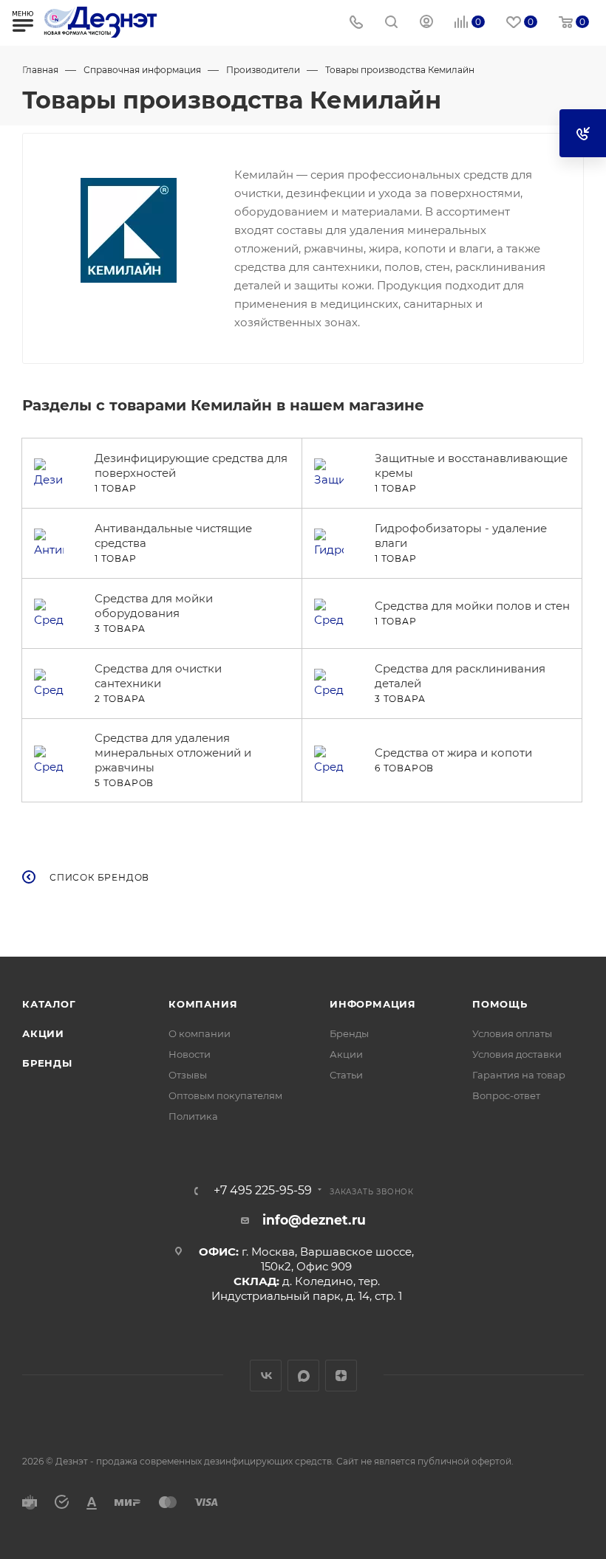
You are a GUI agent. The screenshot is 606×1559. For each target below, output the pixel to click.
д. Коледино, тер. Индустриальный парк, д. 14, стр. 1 (306, 1288)
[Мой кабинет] (426, 23)
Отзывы (187, 1075)
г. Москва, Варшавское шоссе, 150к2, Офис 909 (328, 1259)
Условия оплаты (512, 1033)
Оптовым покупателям (225, 1095)
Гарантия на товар (518, 1075)
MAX (303, 1375)
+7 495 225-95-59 (263, 1191)
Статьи (346, 1075)
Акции (43, 1033)
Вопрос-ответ (506, 1095)
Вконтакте (266, 1375)
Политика (193, 1116)
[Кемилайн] (128, 230)
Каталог (49, 1004)
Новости (189, 1054)
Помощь (500, 1004)
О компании (199, 1033)
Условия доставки (517, 1054)
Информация (373, 1004)
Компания (202, 1004)
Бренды (47, 1063)
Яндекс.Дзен (341, 1375)
